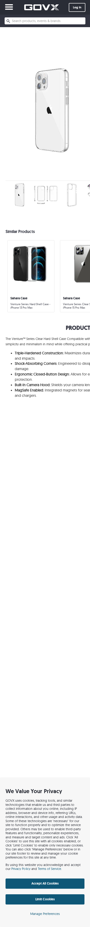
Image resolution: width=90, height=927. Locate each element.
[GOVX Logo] (41, 7)
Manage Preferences (45, 914)
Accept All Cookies (45, 883)
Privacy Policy (20, 869)
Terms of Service (49, 869)
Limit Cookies (44, 899)
